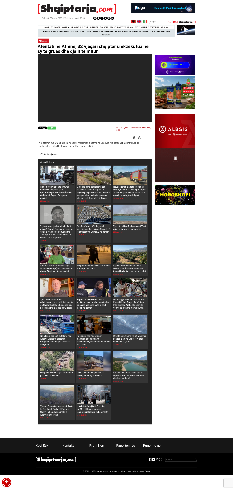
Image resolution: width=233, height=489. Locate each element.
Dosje (135, 31)
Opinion (164, 27)
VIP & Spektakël (107, 31)
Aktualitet (43, 41)
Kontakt (68, 445)
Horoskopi (126, 31)
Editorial (154, 27)
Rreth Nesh (97, 445)
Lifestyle (96, 31)
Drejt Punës (64, 31)
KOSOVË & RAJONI (125, 27)
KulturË (145, 27)
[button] (7, 482)
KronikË (75, 27)
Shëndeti (94, 27)
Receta (118, 31)
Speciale (74, 31)
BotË (137, 27)
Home (46, 27)
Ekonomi (104, 27)
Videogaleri (155, 31)
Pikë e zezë (165, 31)
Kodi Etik (42, 445)
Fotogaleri (143, 31)
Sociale (54, 31)
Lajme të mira (85, 31)
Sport (113, 27)
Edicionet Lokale (59, 27)
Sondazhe (106, 35)
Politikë (84, 27)
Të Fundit (46, 31)
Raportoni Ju (125, 445)
